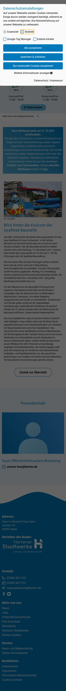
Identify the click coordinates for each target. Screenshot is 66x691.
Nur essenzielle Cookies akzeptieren (33, 65)
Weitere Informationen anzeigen (32, 73)
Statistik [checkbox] (29, 31)
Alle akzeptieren (33, 47)
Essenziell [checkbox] (12, 31)
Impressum (56, 80)
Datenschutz (41, 80)
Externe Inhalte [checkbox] (45, 39)
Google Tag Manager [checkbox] (19, 39)
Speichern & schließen (33, 56)
